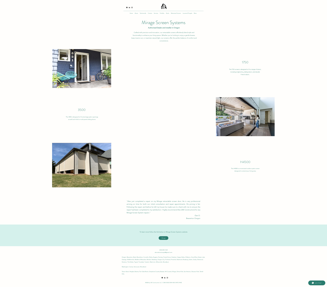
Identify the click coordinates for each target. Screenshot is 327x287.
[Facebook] (127, 7)
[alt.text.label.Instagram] (132, 7)
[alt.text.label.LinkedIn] (129, 7)
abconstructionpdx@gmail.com (163, 252)
